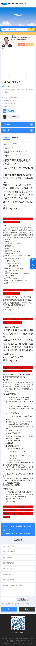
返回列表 (8, 530)
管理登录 (21, 643)
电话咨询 (33, 267)
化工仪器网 (13, 643)
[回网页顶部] (33, 260)
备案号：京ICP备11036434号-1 (19, 641)
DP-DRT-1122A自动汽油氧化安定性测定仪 (23, 533)
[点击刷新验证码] (22, 599)
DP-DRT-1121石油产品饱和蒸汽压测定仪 (23, 526)
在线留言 (14, 138)
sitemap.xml (29, 643)
